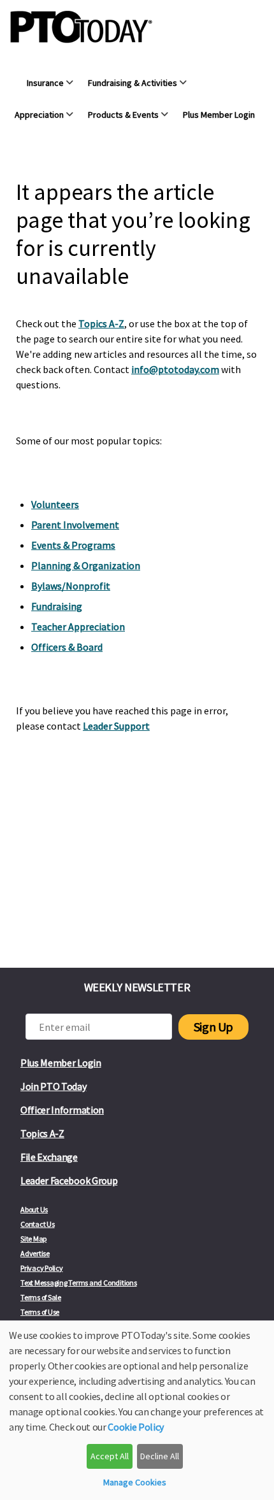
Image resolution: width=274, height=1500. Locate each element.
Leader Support (116, 725)
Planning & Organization (85, 565)
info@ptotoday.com (175, 369)
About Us (34, 1209)
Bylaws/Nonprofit (70, 585)
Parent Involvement (75, 524)
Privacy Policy (41, 1268)
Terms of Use (39, 1312)
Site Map (33, 1238)
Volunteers (55, 504)
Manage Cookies (134, 1482)
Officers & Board (67, 646)
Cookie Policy (136, 1426)
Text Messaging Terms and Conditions (78, 1282)
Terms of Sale (40, 1297)
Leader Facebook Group (68, 1180)
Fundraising (56, 606)
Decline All (159, 1456)
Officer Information (62, 1109)
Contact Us (37, 1224)
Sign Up (213, 1027)
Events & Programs (73, 545)
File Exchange (49, 1156)
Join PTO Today (53, 1086)
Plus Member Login (60, 1062)
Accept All (109, 1456)
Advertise (35, 1253)
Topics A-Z (101, 323)
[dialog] (137, 1410)
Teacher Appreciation (78, 626)
